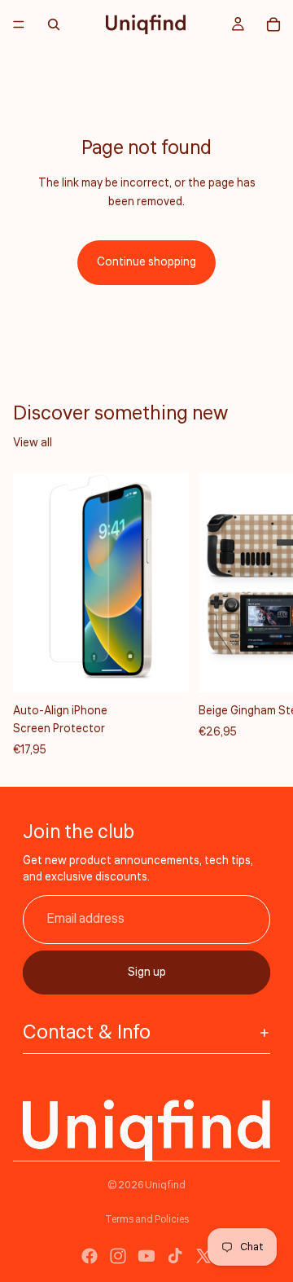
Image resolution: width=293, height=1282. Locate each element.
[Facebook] (89, 1256)
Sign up (147, 972)
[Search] (54, 24)
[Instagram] (118, 1256)
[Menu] (18, 24)
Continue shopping (146, 262)
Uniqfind (165, 1185)
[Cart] (273, 24)
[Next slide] (262, 616)
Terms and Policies (147, 1220)
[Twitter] (203, 1256)
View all (32, 443)
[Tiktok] (175, 1256)
